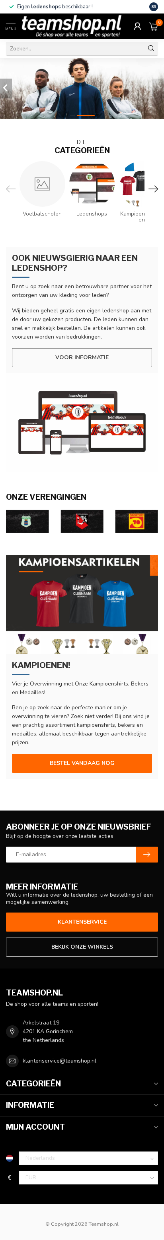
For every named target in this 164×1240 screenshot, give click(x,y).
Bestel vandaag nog (82, 763)
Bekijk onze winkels (82, 947)
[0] (153, 26)
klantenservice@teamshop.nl (59, 1061)
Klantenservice (82, 922)
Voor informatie (82, 357)
